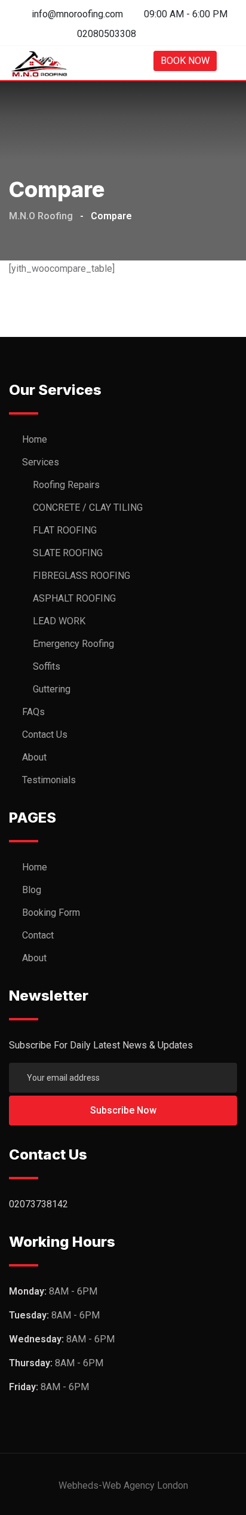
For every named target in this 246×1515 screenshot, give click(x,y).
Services (40, 462)
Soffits (46, 666)
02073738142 (38, 1204)
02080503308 (106, 33)
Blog (31, 889)
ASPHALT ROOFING (74, 598)
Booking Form (51, 912)
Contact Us (44, 734)
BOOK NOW (185, 60)
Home (34, 439)
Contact (38, 935)
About (34, 757)
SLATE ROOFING (68, 553)
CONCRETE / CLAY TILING (88, 507)
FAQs (33, 711)
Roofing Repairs (66, 484)
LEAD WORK (59, 621)
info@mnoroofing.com (77, 14)
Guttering (51, 689)
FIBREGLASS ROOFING (81, 575)
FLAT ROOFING (65, 530)
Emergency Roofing (73, 643)
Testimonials (49, 780)
